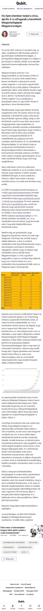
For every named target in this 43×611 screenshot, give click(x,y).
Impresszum (14, 584)
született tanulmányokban (19, 215)
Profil (39, 608)
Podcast (21, 608)
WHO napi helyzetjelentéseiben (17, 192)
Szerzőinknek (19, 594)
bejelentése (17, 342)
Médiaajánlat (7, 591)
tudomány (13, 36)
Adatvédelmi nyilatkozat (14, 588)
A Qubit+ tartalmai (8, 8)
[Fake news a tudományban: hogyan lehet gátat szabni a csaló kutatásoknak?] (36, 531)
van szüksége (20, 138)
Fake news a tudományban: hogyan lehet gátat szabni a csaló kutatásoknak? (13, 530)
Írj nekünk (30, 594)
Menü (4, 608)
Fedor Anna (12, 32)
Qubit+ (30, 608)
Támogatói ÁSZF (32, 591)
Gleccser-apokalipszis (24, 8)
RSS (11, 594)
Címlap (12, 608)
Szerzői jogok (26, 584)
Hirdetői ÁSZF (19, 591)
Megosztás (35, 34)
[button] (14, 542)
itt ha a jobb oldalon (19, 87)
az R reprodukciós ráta (16, 204)
